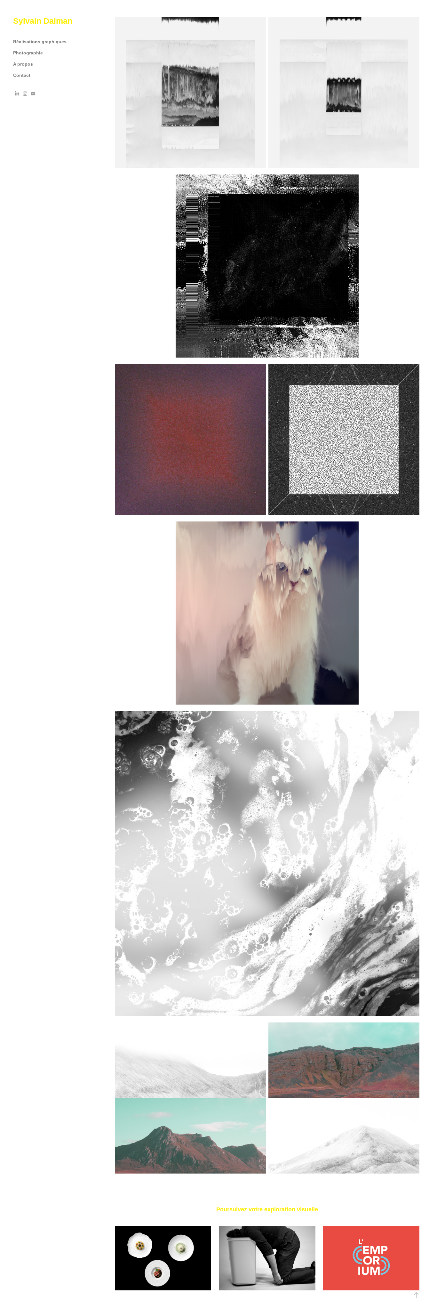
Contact (21, 75)
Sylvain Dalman (42, 20)
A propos (23, 64)
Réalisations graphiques (40, 41)
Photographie (28, 52)
